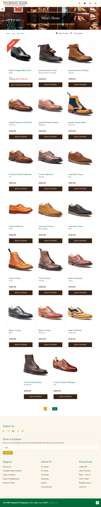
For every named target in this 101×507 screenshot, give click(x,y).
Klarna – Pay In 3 (85, 475)
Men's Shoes (21, 34)
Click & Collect (84, 479)
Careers (43, 483)
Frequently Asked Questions (12, 471)
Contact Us (82, 487)
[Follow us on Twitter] (8, 431)
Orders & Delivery (9, 475)
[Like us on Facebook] (3, 431)
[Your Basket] (90, 3)
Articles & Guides (9, 483)
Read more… (54, 503)
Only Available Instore (21, 85)
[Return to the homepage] (15, 3)
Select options (50, 85)
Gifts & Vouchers (85, 471)
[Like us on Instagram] (17, 431)
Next (54, 409)
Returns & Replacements (11, 479)
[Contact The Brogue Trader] (84, 3)
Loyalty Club (83, 467)
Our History (45, 467)
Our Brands (45, 475)
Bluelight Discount (85, 483)
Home (8, 34)
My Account (7, 467)
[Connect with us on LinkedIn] (22, 431)
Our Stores (44, 471)
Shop (13, 34)
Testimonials (45, 479)
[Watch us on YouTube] (13, 431)
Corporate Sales (46, 487)
